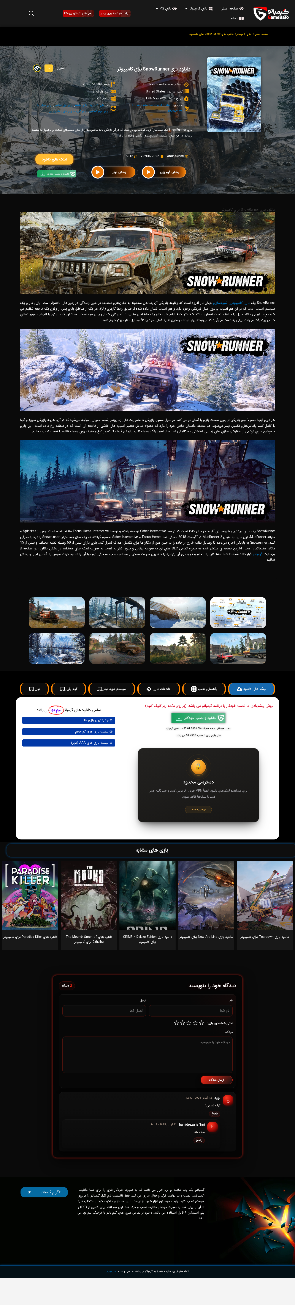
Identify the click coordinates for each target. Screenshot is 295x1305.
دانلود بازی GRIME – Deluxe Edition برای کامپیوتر (147, 939)
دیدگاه (229, 1032)
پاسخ (215, 1113)
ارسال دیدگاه (216, 1080)
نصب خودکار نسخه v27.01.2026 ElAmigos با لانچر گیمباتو (198, 728)
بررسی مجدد (198, 809)
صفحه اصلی (261, 34)
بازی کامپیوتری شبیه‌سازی (231, 303)
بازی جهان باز (44, 105)
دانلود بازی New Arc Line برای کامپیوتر (206, 937)
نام (231, 1000)
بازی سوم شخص (99, 111)
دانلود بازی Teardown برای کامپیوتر (265, 937)
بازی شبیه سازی (77, 111)
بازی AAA (81, 105)
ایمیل (143, 1000)
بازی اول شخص (63, 105)
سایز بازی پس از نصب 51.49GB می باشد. (198, 735)
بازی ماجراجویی (57, 111)
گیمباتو (257, 554)
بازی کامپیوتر (243, 34)
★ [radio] (201, 1023)
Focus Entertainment (147, 105)
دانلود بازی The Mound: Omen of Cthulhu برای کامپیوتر (89, 939)
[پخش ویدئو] (148, 172)
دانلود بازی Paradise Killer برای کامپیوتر (30, 937)
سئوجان (111, 1271)
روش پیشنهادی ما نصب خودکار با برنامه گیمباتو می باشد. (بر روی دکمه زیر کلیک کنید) (209, 706)
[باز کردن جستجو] (31, 13)
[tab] (210, 587)
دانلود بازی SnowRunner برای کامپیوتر (153, 69)
